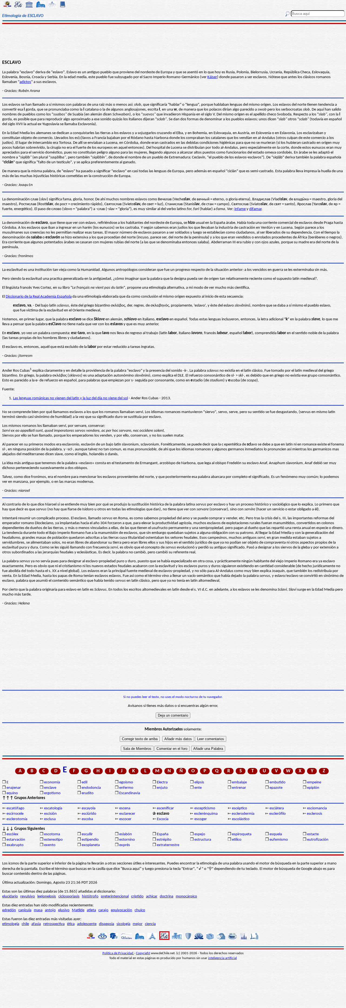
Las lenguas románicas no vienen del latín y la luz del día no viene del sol (70, 398)
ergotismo (52, 793)
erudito (88, 793)
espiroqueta (241, 834)
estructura (202, 840)
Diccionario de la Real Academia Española (39, 297)
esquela (276, 834)
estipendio (90, 840)
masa (38, 910)
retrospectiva (54, 924)
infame (240, 209)
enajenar (13, 788)
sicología (123, 924)
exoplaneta (91, 845)
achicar (151, 896)
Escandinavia (129, 793)
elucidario (10, 896)
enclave (50, 788)
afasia (36, 924)
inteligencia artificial (222, 958)
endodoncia (91, 788)
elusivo (63, 910)
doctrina (166, 896)
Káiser (212, 77)
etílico (236, 840)
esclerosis (314, 814)
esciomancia (317, 808)
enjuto (162, 788)
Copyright (143, 953)
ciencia (150, 924)
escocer (125, 819)
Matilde (78, 910)
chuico (140, 910)
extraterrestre (168, 845)
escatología (53, 808)
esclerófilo (277, 814)
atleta (91, 910)
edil (84, 782)
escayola (88, 808)
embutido (277, 782)
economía (52, 782)
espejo (199, 834)
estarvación (15, 840)
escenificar (165, 808)
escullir (87, 834)
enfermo (126, 788)
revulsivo (27, 896)
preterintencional (115, 896)
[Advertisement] (173, 41)
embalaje (239, 782)
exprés (124, 845)
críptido (137, 896)
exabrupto (15, 845)
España (162, 834)
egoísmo (126, 782)
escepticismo (204, 808)
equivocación (121, 910)
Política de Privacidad (118, 953)
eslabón (125, 834)
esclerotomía (16, 819)
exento (49, 845)
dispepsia (106, 924)
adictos (25, 82)
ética (71, 924)
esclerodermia (243, 814)
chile (25, 924)
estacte (313, 834)
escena (124, 808)
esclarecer (127, 814)
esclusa (50, 819)
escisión (50, 814)
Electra (162, 782)
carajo (103, 910)
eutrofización (317, 840)
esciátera (277, 808)
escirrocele (15, 814)
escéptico (239, 808)
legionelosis (46, 896)
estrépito (164, 840)
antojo (50, 910)
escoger (200, 819)
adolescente (87, 924)
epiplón (313, 788)
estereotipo (53, 840)
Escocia (162, 819)
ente (198, 788)
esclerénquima (206, 814)
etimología (10, 924)
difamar (255, 209)
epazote (276, 788)
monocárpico (186, 896)
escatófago (15, 808)
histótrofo (90, 896)
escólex (12, 834)
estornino (127, 840)
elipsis (199, 782)
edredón (9, 910)
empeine (314, 782)
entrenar (239, 788)
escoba (87, 819)
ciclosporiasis (68, 896)
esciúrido (89, 814)
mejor (137, 924)
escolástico (240, 819)
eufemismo (279, 840)
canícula (24, 910)
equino (12, 793)
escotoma (52, 834)
